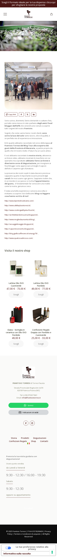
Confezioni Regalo (18, 441)
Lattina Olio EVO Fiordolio (40, 284)
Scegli (16, 294)
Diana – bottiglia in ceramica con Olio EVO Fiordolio (16, 332)
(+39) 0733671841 (30, 395)
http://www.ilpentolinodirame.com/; (19, 201)
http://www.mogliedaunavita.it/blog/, (20, 219)
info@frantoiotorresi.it (31, 397)
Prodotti (25, 438)
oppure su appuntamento (18, 494)
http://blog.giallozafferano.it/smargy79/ (21, 233)
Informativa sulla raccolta (17, 553)
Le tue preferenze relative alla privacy (32, 547)
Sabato (9, 481)
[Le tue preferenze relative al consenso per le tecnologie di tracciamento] (52, 552)
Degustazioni (39, 438)
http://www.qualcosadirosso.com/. (19, 238)
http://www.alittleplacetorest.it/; (18, 205)
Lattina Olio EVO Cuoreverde (16, 284)
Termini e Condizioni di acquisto (27, 534)
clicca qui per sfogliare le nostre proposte (33, 3)
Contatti (44, 441)
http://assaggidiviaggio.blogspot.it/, (19, 224)
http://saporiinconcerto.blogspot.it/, (19, 229)
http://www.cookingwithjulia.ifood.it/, (20, 210)
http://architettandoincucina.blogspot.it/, (21, 215)
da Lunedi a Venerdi (15, 467)
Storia (14, 438)
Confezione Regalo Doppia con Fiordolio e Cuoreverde (41, 332)
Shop (33, 441)
